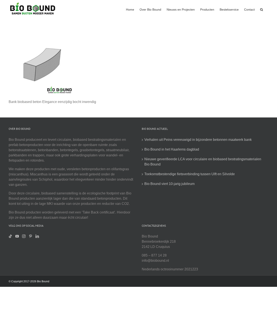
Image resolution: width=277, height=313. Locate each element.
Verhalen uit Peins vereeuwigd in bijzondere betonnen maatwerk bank (198, 139)
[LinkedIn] (37, 236)
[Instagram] (24, 236)
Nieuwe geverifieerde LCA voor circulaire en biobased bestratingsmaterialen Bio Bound (202, 161)
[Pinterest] (30, 236)
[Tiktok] (10, 236)
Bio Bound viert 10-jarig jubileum (169, 184)
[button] (261, 9)
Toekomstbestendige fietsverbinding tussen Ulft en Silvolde (189, 174)
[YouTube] (17, 236)
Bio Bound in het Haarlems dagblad (171, 149)
